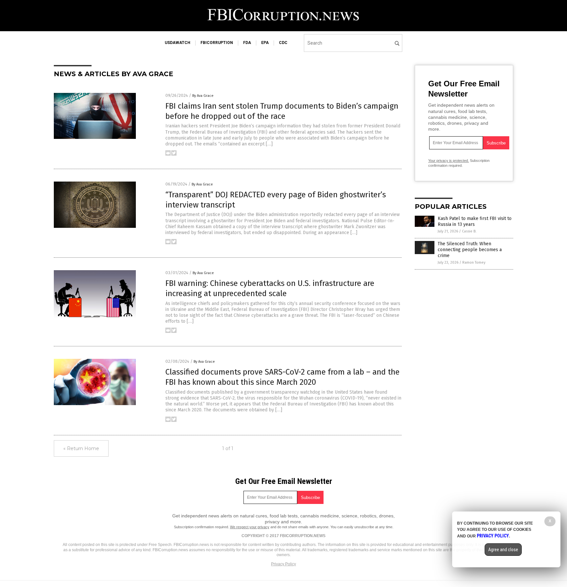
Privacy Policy (283, 564)
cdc (283, 42)
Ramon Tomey (473, 262)
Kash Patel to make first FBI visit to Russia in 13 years (475, 221)
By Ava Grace (203, 96)
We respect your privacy (249, 527)
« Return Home (81, 448)
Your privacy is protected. (448, 161)
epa (265, 42)
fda (247, 42)
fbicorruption (216, 42)
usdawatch (177, 42)
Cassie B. (469, 231)
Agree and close (503, 549)
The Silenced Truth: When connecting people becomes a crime (470, 249)
